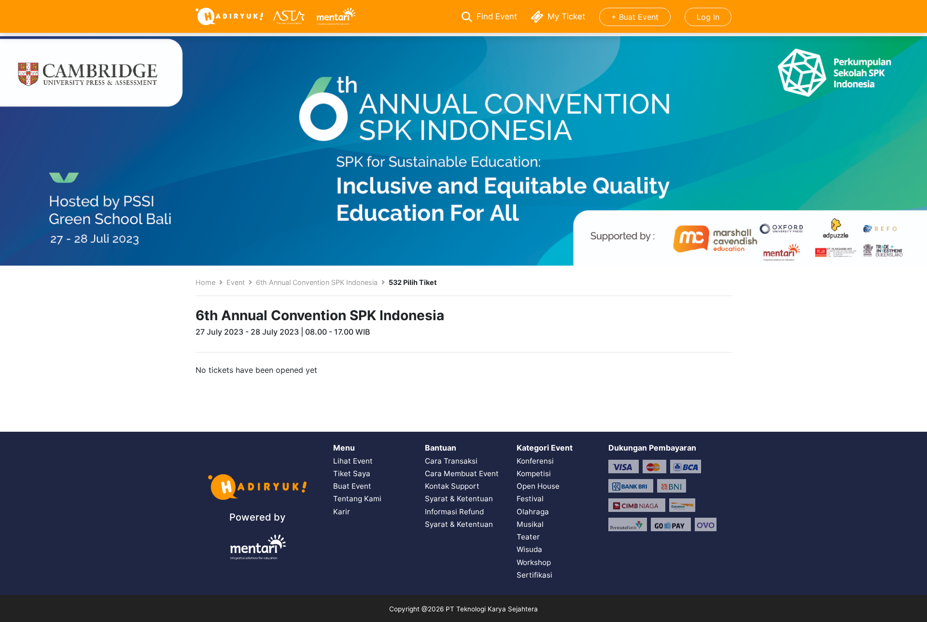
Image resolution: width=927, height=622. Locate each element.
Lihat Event (353, 461)
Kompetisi (534, 473)
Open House (538, 486)
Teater (528, 536)
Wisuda (529, 549)
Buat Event (352, 486)
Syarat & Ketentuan (459, 498)
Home (205, 282)
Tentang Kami (357, 498)
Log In (708, 17)
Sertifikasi (534, 575)
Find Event (497, 16)
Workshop (534, 562)
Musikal (530, 524)
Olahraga (533, 511)
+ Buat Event (635, 17)
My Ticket (566, 16)
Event (235, 282)
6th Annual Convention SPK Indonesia (317, 282)
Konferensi (535, 461)
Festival (530, 498)
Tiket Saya (351, 473)
